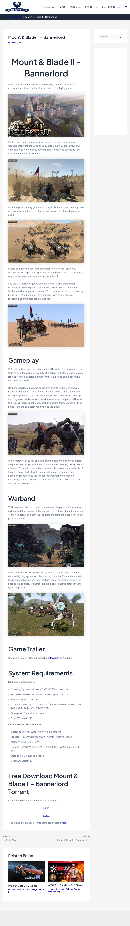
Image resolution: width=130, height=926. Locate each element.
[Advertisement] (114, 90)
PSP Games (91, 7)
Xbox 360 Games (111, 7)
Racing (39, 890)
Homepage (49, 7)
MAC (62, 7)
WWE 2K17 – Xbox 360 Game (65, 885)
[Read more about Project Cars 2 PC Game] (26, 871)
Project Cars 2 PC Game (22, 885)
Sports (77, 889)
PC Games (74, 7)
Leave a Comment (16, 890)
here (64, 822)
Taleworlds (53, 658)
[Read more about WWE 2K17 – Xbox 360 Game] (66, 871)
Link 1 (46, 808)
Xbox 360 (52, 892)
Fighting (69, 889)
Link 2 (46, 815)
